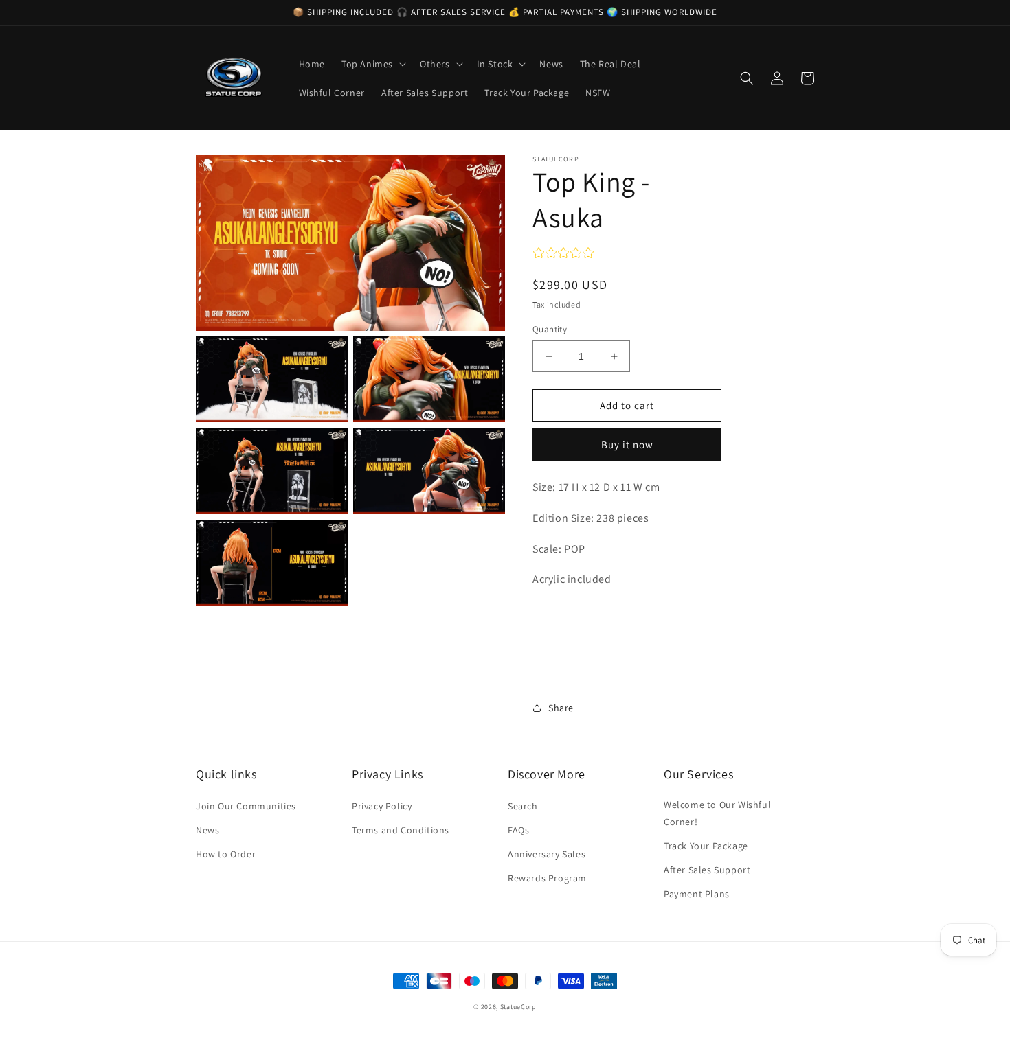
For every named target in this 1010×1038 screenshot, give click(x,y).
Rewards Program (547, 878)
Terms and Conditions (400, 830)
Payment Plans (697, 894)
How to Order (226, 854)
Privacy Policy (382, 806)
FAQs (518, 830)
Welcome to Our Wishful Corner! (717, 813)
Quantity (549, 329)
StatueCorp (518, 1006)
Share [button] (561, 708)
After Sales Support (707, 870)
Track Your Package (706, 846)
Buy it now (627, 444)
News (207, 830)
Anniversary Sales (546, 854)
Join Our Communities (246, 806)
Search (523, 806)
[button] (372, 63)
